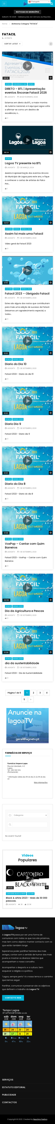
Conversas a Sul (19, 84)
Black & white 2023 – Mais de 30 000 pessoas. (26, 899)
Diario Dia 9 (13, 424)
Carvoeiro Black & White (16, 894)
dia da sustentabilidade (22, 663)
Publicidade (9, 1094)
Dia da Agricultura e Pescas (24, 611)
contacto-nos (13, 998)
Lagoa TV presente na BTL (23, 163)
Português (35, 2)
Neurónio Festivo (40, 1119)
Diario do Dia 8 (15, 484)
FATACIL (31, 84)
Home (4, 24)
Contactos (9, 1102)
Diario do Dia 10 (16, 364)
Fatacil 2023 (26, 229)
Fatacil (8, 84)
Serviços (7, 1079)
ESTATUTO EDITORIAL (13, 1087)
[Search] (51, 3)
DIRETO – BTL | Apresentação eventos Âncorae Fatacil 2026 (26, 91)
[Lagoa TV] (27, 3)
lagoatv (11, 97)
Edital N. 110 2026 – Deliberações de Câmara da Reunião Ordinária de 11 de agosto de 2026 (27, 17)
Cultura (9, 229)
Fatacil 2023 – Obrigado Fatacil (27, 294)
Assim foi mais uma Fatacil (24, 234)
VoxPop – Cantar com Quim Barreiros (24, 545)
